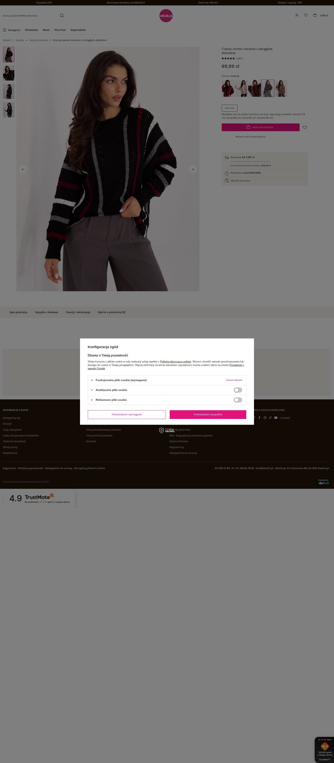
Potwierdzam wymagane (127, 414)
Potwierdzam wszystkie (208, 414)
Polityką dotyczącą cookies (175, 361)
